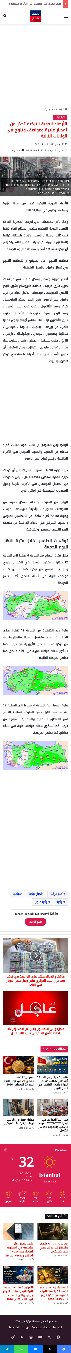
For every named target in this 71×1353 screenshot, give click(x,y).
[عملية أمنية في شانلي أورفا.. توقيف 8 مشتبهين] (18, 1107)
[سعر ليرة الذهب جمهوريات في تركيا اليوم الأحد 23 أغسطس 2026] (18, 1065)
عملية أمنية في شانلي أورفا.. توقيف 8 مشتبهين (19, 1121)
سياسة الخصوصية (41, 1327)
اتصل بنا (57, 1327)
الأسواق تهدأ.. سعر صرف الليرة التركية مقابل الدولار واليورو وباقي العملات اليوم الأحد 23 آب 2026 (18, 1293)
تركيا (60, 902)
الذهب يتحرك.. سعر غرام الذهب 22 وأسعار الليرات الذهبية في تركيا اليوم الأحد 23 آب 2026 (54, 1293)
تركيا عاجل (41, 902)
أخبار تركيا (49, 109)
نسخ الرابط (35, 921)
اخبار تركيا (35, 894)
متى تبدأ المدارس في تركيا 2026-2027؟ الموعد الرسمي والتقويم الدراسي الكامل (53, 1125)
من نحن (25, 1327)
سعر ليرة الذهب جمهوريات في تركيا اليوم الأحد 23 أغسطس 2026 (19, 1081)
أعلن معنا (14, 1327)
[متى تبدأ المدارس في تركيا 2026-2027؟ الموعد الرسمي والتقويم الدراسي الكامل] (52, 1107)
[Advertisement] (35, 63)
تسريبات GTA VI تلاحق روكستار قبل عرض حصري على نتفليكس (54, 1247)
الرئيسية (60, 109)
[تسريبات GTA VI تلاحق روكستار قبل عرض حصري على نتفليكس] (52, 1231)
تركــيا (16, 894)
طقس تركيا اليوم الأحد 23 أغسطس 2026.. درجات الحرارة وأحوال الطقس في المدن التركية (52, 1083)
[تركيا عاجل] (35, 16)
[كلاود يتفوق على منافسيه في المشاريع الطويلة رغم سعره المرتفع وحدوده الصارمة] (18, 1231)
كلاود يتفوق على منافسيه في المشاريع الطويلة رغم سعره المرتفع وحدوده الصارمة (19, 1249)
